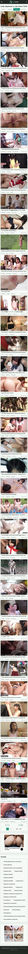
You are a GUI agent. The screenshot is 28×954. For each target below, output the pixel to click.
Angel (9, 293)
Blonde (7, 699)
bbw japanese (7, 912)
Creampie (15, 273)
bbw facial (6, 909)
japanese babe (7, 871)
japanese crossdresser (9, 884)
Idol (8, 50)
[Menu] (2, 2)
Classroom (13, 435)
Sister (13, 496)
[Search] (26, 2)
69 (2, 395)
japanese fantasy (8, 887)
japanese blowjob (8, 874)
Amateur (3, 131)
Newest (3, 9)
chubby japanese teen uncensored (12, 861)
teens (15, 2)
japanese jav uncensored (10, 903)
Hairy (14, 760)
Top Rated (10, 9)
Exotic (11, 699)
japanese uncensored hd (10, 896)
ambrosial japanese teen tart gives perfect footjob (14, 907)
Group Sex (16, 517)
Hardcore (4, 50)
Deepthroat (10, 517)
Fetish (9, 212)
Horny (3, 70)
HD (7, 598)
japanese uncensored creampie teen (13, 893)
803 (20, 828)
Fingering (13, 90)
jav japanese (7, 900)
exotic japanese (8, 864)
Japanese (8, 70)
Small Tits (15, 314)
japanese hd (19, 887)
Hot (7, 253)
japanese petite (19, 890)
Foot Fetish (14, 212)
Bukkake (9, 171)
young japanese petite (19, 900)
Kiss (13, 70)
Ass (2, 90)
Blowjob (8, 29)
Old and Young (14, 659)
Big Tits (3, 111)
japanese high (7, 890)
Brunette (7, 90)
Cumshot (13, 679)
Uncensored (16, 151)
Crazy (14, 456)
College (3, 557)
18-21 (3, 354)
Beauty (3, 29)
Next (21, 825)
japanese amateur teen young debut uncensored (12, 868)
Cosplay (9, 760)
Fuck (13, 578)
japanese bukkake (8, 880)
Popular (16, 9)
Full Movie (23, 9)
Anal (3, 740)
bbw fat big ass (16, 909)
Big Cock (14, 111)
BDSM (7, 435)
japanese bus (20, 880)
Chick (8, 415)
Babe (12, 192)
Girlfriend (4, 151)
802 (17, 828)
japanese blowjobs (8, 877)
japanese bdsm (19, 871)
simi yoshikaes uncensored (10, 919)
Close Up (13, 720)
